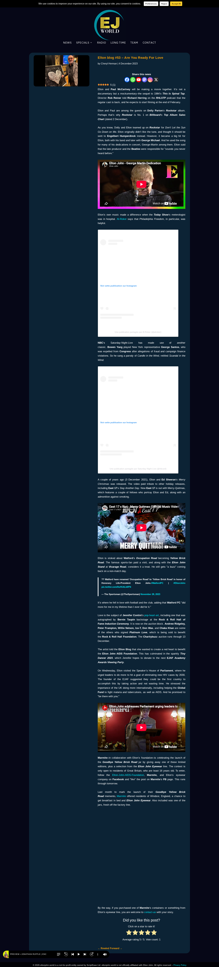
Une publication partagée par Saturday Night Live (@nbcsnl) (138, 469)
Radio (101, 42)
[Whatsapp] (132, 79)
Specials (82, 42)
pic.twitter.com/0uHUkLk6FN (116, 587)
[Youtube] (138, 79)
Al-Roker (122, 219)
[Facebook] (127, 79)
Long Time (118, 42)
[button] (58, 954)
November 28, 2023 (150, 594)
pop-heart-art (151, 615)
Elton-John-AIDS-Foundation (128, 775)
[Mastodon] (144, 79)
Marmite (121, 796)
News (67, 42)
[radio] (129, 933)
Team (134, 42)
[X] (156, 79)
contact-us (150, 912)
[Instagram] (150, 79)
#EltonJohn (179, 583)
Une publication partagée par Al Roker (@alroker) (138, 332)
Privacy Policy (179, 965)
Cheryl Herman (109, 63)
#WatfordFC (157, 583)
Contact (149, 42)
